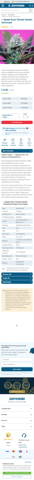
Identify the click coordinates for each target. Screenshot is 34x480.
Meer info (7, 134)
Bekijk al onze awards (17, 391)
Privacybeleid (24, 372)
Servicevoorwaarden (8, 374)
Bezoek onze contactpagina (23, 446)
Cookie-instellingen (17, 476)
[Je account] (30, 5)
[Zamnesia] (16, 5)
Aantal (25, 114)
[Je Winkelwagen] (32, 5)
